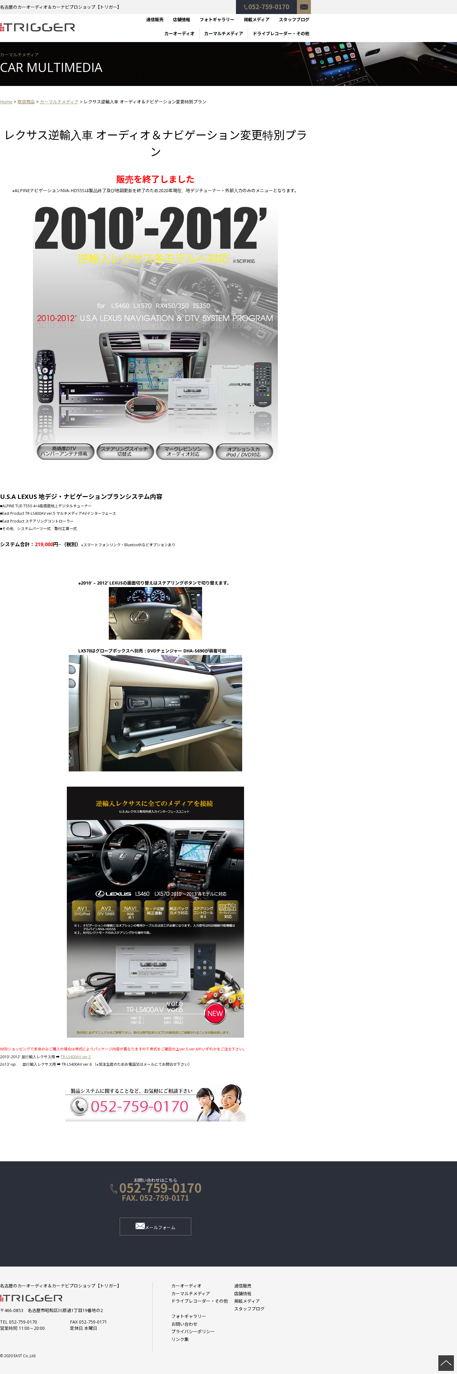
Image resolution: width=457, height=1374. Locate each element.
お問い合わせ (304, 4)
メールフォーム (160, 1227)
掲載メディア (257, 19)
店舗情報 (181, 19)
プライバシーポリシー (193, 1331)
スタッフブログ (294, 19)
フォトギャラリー (217, 19)
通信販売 (155, 19)
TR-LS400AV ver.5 (76, 1056)
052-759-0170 (266, 4)
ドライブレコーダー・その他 (281, 33)
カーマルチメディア (223, 33)
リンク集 (180, 1339)
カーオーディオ (179, 33)
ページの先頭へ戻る (446, 1363)
